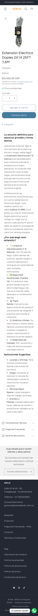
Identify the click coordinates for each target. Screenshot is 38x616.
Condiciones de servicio (15, 577)
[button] (5, 9)
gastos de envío (25, 82)
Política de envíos (12, 571)
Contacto (8, 532)
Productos (9, 521)
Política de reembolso (23, 603)
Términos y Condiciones (15, 538)
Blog (6, 549)
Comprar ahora (19, 115)
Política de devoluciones (15, 566)
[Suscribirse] (31, 472)
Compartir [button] (8, 124)
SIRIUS (16, 599)
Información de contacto (15, 554)
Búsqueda (8, 515)
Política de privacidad (14, 560)
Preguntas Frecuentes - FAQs (17, 526)
